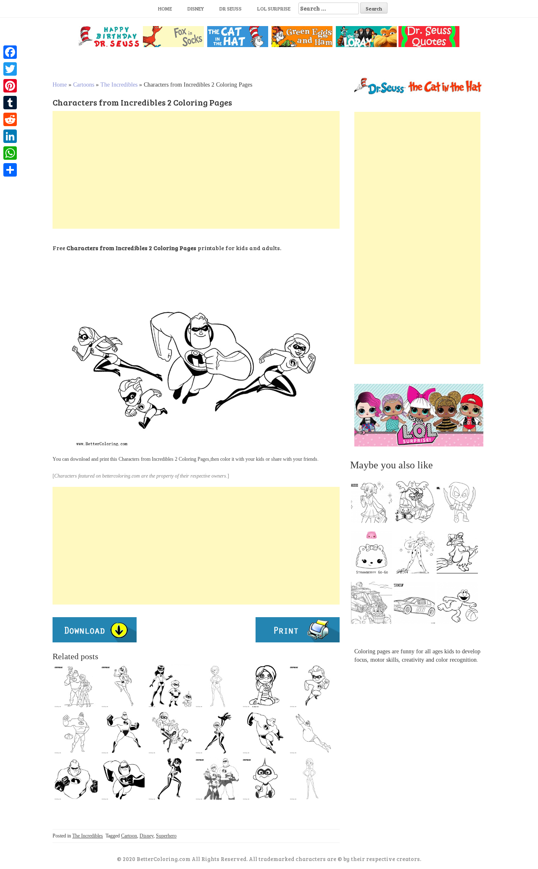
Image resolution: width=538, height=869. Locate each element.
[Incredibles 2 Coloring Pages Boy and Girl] (170, 732)
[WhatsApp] (10, 153)
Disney (195, 8)
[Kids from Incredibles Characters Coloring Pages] (170, 686)
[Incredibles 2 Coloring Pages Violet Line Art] (123, 686)
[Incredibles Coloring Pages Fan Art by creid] (217, 778)
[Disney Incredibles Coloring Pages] (264, 732)
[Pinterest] (10, 85)
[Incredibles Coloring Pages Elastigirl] (217, 686)
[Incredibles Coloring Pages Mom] (217, 732)
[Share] (10, 169)
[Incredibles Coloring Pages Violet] (170, 778)
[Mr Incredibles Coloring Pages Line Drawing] (311, 732)
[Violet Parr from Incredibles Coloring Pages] (311, 778)
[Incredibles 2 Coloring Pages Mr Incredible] (123, 732)
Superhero (166, 836)
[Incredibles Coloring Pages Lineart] (264, 778)
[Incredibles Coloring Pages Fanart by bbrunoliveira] (76, 778)
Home (165, 8)
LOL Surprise (273, 8)
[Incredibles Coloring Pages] (311, 686)
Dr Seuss (230, 8)
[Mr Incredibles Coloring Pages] (76, 732)
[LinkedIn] (10, 136)
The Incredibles (118, 85)
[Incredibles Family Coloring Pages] (76, 686)
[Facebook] (10, 52)
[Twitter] (10, 69)
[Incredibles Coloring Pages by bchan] (264, 686)
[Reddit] (10, 119)
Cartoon (129, 836)
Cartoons (83, 85)
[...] (374, 504)
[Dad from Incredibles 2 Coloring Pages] (123, 778)
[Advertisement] (196, 170)
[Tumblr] (10, 102)
